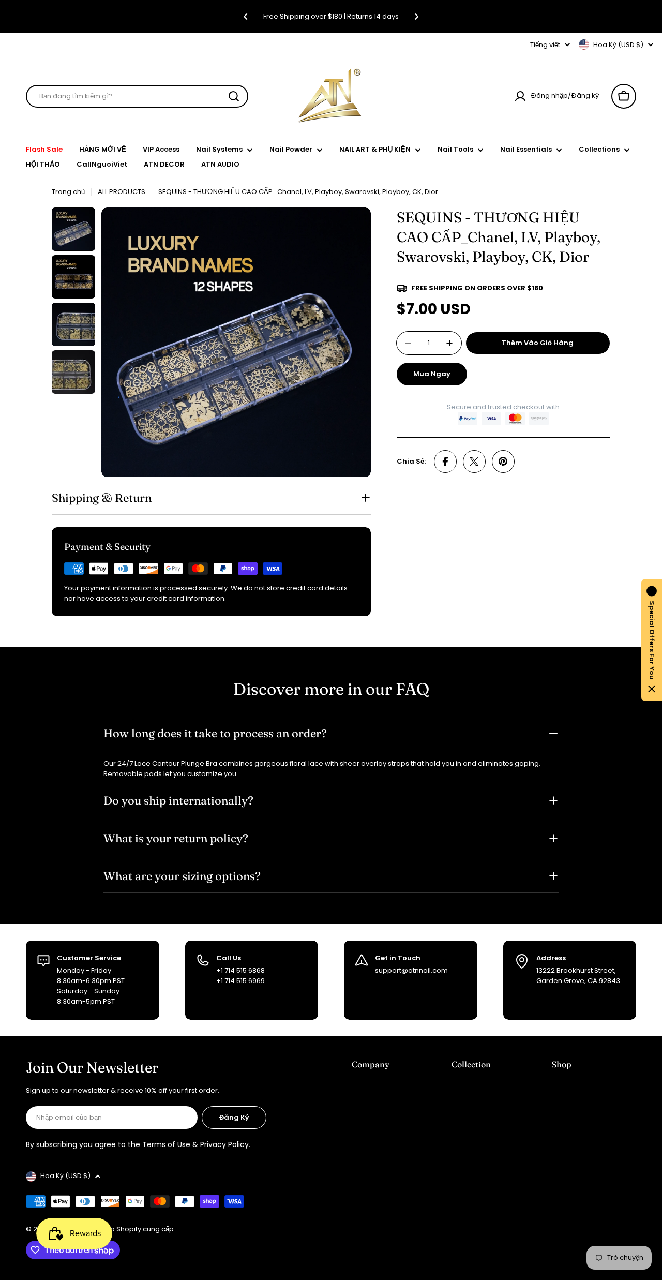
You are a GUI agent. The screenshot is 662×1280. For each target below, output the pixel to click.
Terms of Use (166, 1144)
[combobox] (137, 96)
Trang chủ (68, 192)
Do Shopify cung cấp (140, 1229)
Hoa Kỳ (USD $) (618, 45)
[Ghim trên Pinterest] (503, 461)
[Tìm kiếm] (234, 96)
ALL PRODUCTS (121, 192)
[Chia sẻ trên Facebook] (445, 461)
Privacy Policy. (225, 1144)
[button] (245, 16)
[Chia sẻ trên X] (474, 461)
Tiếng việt (545, 44)
